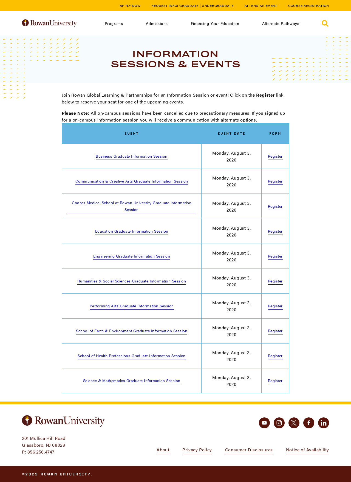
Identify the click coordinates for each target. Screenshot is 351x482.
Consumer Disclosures (249, 449)
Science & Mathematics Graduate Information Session (131, 380)
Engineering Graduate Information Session (131, 256)
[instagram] (279, 422)
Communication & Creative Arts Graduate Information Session (131, 181)
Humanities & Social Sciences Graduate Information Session (131, 281)
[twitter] (293, 422)
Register (275, 156)
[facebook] (308, 422)
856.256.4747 (41, 452)
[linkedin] (323, 422)
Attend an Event (261, 5)
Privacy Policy (197, 449)
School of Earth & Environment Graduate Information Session (131, 330)
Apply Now (130, 5)
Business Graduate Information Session (132, 156)
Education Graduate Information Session (131, 231)
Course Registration (308, 5)
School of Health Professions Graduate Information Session (132, 355)
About (163, 449)
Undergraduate (218, 5)
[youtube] (264, 422)
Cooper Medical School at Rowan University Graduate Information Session (131, 206)
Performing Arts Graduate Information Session (132, 305)
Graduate (189, 5)
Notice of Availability (307, 449)
